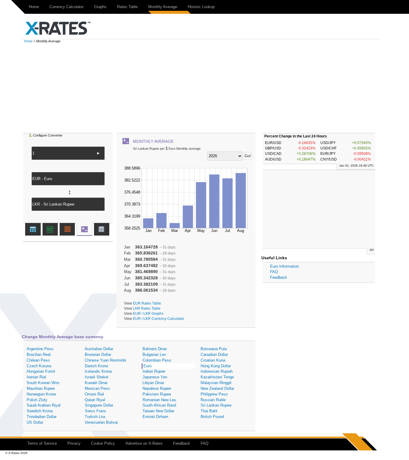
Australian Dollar (99, 349)
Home (34, 7)
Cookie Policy (103, 443)
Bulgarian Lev (154, 354)
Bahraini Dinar (155, 349)
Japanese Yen (155, 377)
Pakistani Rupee (157, 394)
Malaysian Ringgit (216, 382)
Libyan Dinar (153, 382)
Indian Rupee (154, 371)
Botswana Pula (214, 349)
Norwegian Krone (41, 394)
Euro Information (284, 266)
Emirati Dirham (155, 416)
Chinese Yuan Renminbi (105, 360)
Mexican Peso (97, 388)
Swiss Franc (95, 411)
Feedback (278, 277)
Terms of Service (42, 443)
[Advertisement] (204, 88)
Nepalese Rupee (157, 388)
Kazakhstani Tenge (217, 377)
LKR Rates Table (146, 308)
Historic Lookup (201, 7)
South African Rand (159, 405)
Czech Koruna (39, 366)
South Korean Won (43, 382)
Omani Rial (94, 394)
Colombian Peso (157, 360)
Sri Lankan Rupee (216, 405)
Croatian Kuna (213, 360)
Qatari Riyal (95, 400)
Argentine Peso (40, 349)
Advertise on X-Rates (144, 443)
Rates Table (127, 7)
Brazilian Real (39, 354)
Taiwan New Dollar (158, 411)
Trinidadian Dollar (42, 416)
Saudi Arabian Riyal (43, 405)
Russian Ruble (213, 400)
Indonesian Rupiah (217, 371)
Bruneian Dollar (98, 354)
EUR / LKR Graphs (148, 313)
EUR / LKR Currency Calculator (158, 318)
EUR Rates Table (147, 303)
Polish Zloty (37, 400)
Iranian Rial (36, 377)
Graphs (100, 7)
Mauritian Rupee (41, 388)
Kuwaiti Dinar (96, 382)
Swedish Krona (40, 411)
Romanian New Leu (159, 400)
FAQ (274, 271)
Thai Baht (209, 411)
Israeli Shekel (96, 377)
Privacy (74, 443)
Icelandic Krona (98, 371)
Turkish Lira (95, 416)
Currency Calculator (66, 7)
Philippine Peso (214, 394)
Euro (147, 366)
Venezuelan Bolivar (101, 422)
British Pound (212, 416)
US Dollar (35, 422)
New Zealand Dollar (217, 388)
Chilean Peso (38, 360)
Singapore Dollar (99, 405)
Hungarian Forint (41, 371)
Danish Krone (96, 366)
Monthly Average (162, 7)
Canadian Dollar (214, 354)
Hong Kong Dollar (216, 366)
